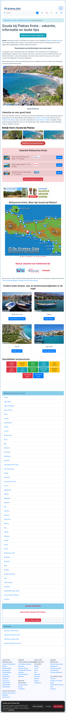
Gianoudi (7, 477)
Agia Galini (7, 401)
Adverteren (6, 697)
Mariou (6, 494)
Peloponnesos (22, 685)
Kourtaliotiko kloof (10, 481)
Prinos (6, 549)
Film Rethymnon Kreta (11, 465)
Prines (6, 544)
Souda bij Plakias (9, 574)
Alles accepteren (58, 706)
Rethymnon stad (9, 553)
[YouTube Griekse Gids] (47, 13)
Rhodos (36, 678)
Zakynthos (37, 682)
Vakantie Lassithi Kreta (11, 639)
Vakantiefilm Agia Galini (11, 591)
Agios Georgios (9, 406)
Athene (36, 666)
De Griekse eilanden (24, 664)
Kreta (14, 20)
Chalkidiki (21, 689)
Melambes (7, 498)
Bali (5, 443)
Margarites (7, 490)
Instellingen (48, 706)
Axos (5, 439)
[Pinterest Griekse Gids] (61, 13)
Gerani (6, 473)
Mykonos (37, 674)
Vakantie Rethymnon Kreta (12, 643)
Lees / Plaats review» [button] (33, 620)
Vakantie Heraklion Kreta (12, 635)
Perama (6, 523)
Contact (53, 678)
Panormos (7, 519)
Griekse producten (56, 672)
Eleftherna (7, 456)
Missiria (6, 515)
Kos (35, 672)
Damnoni (7, 448)
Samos (36, 680)
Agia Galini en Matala (43, 120)
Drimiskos (7, 452)
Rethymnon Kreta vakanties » (33, 35)
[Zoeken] (37, 12)
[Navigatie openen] (61, 8)
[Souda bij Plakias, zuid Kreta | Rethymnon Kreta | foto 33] (33, 134)
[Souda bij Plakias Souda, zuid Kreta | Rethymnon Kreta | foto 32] (54, 134)
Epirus (20, 687)
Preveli (6, 540)
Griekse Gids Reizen (8, 120)
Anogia (6, 418)
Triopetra (7, 586)
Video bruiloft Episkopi (11, 595)
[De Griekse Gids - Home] (12, 8)
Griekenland (7, 20)
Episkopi (7, 460)
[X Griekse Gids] (42, 13)
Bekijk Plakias (49, 319)
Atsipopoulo (8, 435)
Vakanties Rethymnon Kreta (33, 179)
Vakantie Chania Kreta (11, 630)
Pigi (5, 528)
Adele (6, 397)
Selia (5, 565)
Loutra (6, 486)
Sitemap (53, 689)
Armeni (6, 431)
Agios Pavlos (8, 410)
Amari (6, 414)
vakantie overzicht (41, 118)
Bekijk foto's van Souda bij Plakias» (33, 143)
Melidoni (7, 502)
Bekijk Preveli (17, 351)
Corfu (36, 668)
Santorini (37, 676)
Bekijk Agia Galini (49, 351)
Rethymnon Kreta (23, 20)
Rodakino (7, 557)
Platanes (7, 536)
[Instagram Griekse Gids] (52, 13)
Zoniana (6, 599)
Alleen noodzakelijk (38, 706)
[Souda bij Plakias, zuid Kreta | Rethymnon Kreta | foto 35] (12, 134)
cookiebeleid (11, 710)
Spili (5, 578)
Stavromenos (8, 582)
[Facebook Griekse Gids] (56, 13)
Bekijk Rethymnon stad (17, 319)
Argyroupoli (8, 422)
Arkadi (6, 427)
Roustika (7, 561)
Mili (5, 507)
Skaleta (6, 570)
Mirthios (6, 511)
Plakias (48, 40)
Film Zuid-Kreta (9, 469)
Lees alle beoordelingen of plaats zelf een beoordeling (20, 280)
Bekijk (59, 157)
